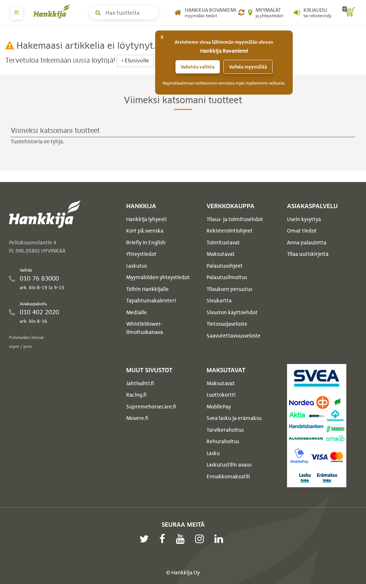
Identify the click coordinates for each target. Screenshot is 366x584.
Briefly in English (145, 242)
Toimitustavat (223, 242)
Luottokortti (221, 394)
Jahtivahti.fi (140, 383)
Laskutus (136, 265)
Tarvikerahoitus (225, 430)
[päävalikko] (17, 12)
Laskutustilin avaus (229, 464)
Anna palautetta (306, 242)
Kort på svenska (144, 230)
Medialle (136, 312)
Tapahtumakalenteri (151, 300)
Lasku (213, 453)
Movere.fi (137, 418)
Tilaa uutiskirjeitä (307, 254)
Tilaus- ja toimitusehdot (235, 219)
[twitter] (145, 539)
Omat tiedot (302, 230)
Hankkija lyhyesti (146, 219)
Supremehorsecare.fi (151, 406)
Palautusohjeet (225, 265)
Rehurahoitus (223, 441)
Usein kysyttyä (304, 219)
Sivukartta (219, 300)
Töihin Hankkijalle (147, 289)
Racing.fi (136, 394)
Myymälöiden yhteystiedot (158, 277)
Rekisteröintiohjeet (230, 230)
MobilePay (219, 406)
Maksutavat (221, 254)
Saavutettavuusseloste (234, 335)
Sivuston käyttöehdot (232, 312)
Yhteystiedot (141, 254)
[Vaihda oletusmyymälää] (241, 12)
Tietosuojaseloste (227, 323)
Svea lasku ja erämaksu (234, 418)
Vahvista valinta (197, 67)
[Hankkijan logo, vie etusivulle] (53, 11)
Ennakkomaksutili (228, 476)
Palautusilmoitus (227, 277)
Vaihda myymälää (248, 67)
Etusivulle (136, 60)
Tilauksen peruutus (229, 289)
